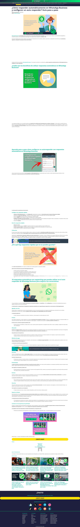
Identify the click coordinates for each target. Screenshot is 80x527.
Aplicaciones (40, 443)
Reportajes (32, 520)
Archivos (32, 523)
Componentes (52, 4)
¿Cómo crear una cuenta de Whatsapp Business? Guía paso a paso (32, 483)
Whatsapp (40, 444)
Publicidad (23, 517)
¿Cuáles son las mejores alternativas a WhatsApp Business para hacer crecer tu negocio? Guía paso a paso (61, 468)
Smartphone (29, 4)
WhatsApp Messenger (27, 62)
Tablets (56, 4)
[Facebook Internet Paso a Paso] (30, 504)
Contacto (23, 519)
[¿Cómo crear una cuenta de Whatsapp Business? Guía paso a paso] (33, 477)
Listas (32, 517)
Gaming (36, 4)
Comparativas (33, 519)
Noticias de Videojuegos (53, 520)
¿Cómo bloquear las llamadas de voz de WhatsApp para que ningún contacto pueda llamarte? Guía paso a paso (18, 468)
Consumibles (59, 4)
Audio (22, 4)
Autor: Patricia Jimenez (16, 452)
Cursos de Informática (43, 516)
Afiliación (23, 518)
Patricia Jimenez (17, 13)
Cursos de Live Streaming (44, 520)
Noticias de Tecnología (53, 516)
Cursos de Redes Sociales (44, 518)
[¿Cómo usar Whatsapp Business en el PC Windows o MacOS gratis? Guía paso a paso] (61, 477)
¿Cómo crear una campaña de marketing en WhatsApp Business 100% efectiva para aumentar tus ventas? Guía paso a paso (47, 469)
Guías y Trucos (40, 445)
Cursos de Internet (43, 517)
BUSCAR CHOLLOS (18, 4)
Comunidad (24, 516)
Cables (63, 4)
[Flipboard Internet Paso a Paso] (35, 508)
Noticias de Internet (53, 517)
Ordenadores (44, 4)
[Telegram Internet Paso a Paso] (44, 504)
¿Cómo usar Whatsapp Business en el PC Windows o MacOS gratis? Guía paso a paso (61, 484)
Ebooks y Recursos (43, 523)
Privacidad (23, 520)
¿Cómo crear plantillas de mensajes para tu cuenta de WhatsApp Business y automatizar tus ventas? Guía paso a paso (47, 485)
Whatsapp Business (15, 35)
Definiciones (33, 518)
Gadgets (33, 4)
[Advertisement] (40, 47)
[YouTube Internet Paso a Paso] (40, 504)
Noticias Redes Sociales (53, 518)
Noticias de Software (53, 523)
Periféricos (47, 4)
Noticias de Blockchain (53, 519)
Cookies (23, 523)
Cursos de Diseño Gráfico (44, 519)
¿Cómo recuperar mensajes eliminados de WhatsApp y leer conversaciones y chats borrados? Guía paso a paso (32, 468)
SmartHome (39, 4)
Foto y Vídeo (25, 4)
